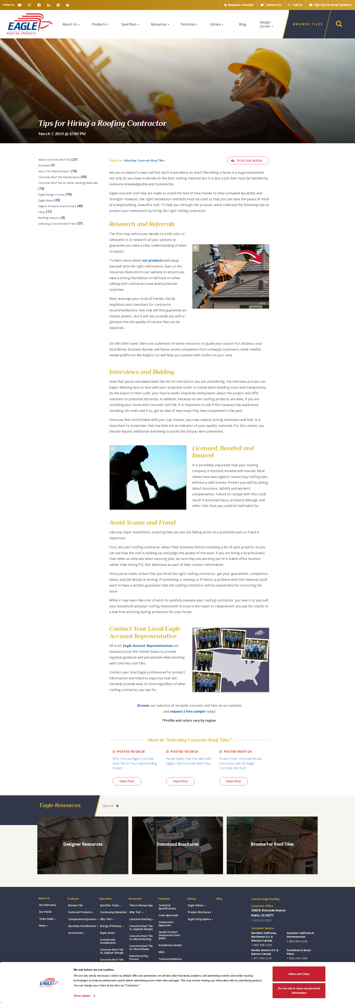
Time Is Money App (141, 905)
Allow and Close (299, 973)
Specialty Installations (82, 926)
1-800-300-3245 (297, 941)
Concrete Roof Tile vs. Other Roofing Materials (68, 183)
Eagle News (45, 200)
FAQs (41, 212)
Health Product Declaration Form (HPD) (169, 935)
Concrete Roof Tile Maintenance (59, 177)
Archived (44, 165)
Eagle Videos (196, 905)
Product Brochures (199, 912)
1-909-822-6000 (261, 920)
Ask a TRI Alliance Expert (54, 171)
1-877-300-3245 (261, 958)
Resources (159, 24)
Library (216, 24)
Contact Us (273, 5)
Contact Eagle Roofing (265, 899)
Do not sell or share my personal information (299, 990)
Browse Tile (75, 905)
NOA (161, 952)
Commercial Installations (108, 941)
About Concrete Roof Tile (54, 159)
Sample (241, 5)
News (42, 925)
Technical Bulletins (170, 959)
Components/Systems (82, 919)
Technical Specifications (167, 907)
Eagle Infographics (199, 919)
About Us (70, 24)
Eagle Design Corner (51, 194)
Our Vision (45, 911)
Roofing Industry (49, 218)
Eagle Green (107, 933)
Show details (82, 995)
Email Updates (332, 5)
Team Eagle (46, 918)
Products (99, 24)
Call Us (297, 5)
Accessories (75, 933)
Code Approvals (168, 915)
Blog (242, 24)
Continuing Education (113, 912)
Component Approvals (166, 923)
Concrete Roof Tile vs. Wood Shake (141, 947)
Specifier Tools (109, 905)
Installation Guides (170, 945)
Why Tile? (106, 919)
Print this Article (249, 160)
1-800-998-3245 (261, 945)
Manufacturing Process (138, 957)
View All (108, 805)
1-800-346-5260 (297, 958)
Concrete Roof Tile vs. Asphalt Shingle (112, 951)
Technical (188, 24)
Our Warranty (47, 905)
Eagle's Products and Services (57, 206)
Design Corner (265, 24)
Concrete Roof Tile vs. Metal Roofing (112, 961)
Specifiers (129, 24)
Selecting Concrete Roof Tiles (57, 223)
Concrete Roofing (140, 919)
